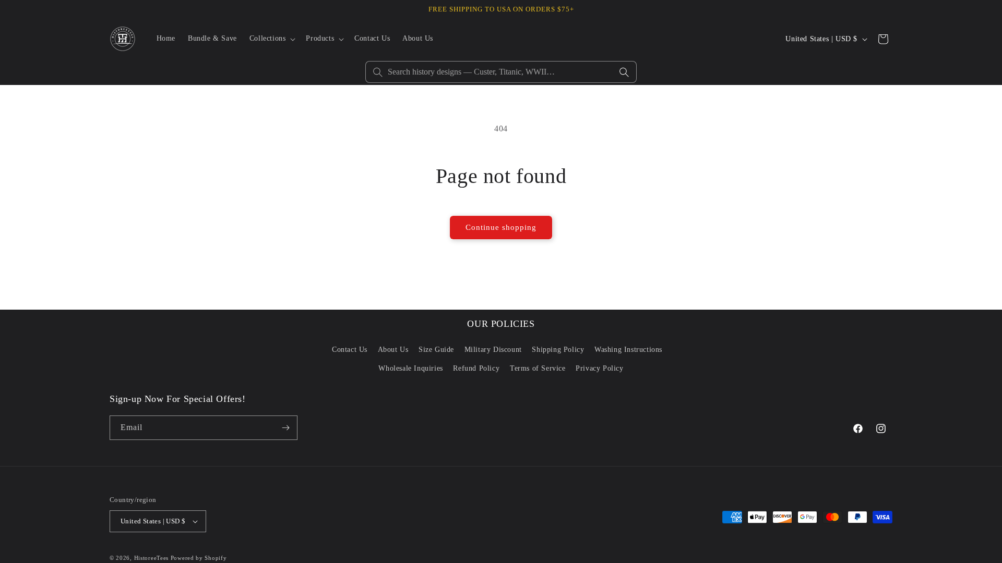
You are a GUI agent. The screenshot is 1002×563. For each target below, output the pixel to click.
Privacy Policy (599, 368)
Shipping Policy (558, 349)
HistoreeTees (151, 558)
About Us (393, 349)
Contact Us (349, 349)
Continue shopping (501, 227)
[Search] (624, 72)
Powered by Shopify (199, 558)
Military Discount (493, 349)
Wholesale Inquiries (410, 368)
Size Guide (436, 349)
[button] (271, 39)
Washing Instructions (628, 349)
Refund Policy (476, 368)
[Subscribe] (285, 427)
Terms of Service (538, 368)
